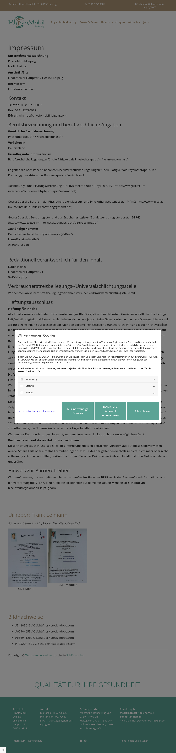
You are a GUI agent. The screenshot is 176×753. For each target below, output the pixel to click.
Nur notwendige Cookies (77, 411)
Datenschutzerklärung (28, 411)
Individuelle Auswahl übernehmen (110, 411)
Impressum (49, 411)
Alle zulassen (143, 411)
